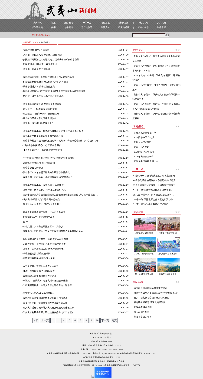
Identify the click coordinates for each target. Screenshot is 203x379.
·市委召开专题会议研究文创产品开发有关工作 (44, 303)
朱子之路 (123, 22)
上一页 (45, 320)
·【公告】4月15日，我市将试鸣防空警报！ (43, 150)
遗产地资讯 (86, 27)
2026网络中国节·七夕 (144, 137)
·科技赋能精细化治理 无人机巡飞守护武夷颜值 (45, 82)
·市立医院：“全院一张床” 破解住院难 (40, 113)
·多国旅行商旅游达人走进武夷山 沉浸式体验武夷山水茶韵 (50, 59)
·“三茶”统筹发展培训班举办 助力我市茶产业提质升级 (48, 158)
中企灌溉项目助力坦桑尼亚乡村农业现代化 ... (155, 175)
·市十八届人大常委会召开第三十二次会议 (42, 226)
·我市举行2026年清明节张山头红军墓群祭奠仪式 (46, 172)
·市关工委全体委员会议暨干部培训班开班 (42, 136)
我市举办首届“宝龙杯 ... (169, 233)
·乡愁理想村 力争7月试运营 (35, 50)
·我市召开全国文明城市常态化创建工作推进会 (44, 298)
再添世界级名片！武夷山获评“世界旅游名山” (155, 293)
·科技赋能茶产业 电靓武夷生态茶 (38, 217)
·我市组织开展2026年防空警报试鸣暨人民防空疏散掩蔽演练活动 (53, 91)
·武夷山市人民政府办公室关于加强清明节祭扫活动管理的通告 (52, 231)
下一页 (105, 320)
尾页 (114, 320)
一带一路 (87, 22)
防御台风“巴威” (141, 147)
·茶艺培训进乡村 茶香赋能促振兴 (38, 86)
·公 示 (25, 222)
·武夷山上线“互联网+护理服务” (37, 123)
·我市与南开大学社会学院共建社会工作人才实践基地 (48, 77)
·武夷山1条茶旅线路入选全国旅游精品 (41, 199)
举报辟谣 (161, 27)
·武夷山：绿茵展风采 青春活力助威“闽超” (42, 55)
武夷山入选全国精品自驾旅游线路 (150, 288)
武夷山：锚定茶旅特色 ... (144, 254)
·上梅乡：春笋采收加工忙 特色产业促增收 (43, 249)
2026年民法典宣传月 (143, 156)
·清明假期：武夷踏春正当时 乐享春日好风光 (44, 190)
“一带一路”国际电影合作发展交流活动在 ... (154, 199)
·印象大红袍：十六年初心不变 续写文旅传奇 (44, 244)
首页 (35, 320)
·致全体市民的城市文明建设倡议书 (39, 118)
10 (97, 320)
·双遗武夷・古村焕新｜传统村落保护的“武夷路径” (47, 177)
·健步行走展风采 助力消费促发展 (38, 271)
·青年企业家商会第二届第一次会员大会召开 (43, 212)
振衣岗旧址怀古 (141, 312)
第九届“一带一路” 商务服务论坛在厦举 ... (153, 195)
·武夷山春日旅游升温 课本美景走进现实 (41, 104)
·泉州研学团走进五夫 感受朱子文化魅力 (41, 204)
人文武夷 (161, 22)
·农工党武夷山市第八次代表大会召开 (40, 266)
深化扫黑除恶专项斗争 (144, 133)
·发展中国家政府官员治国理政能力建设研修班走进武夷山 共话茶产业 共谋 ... (60, 195)
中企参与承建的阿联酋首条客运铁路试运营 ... (155, 180)
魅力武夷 (143, 22)
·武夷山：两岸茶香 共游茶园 (36, 69)
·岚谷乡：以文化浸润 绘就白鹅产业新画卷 (43, 96)
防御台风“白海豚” (142, 142)
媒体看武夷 (37, 27)
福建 (53, 22)
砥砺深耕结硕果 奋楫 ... (168, 274)
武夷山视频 (123, 27)
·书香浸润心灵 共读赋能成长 (36, 253)
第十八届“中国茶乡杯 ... (145, 274)
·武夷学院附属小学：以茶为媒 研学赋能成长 (44, 185)
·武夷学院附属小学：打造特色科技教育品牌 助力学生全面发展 (53, 131)
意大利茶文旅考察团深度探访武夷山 (151, 297)
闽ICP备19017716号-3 (102, 337)
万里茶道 (105, 22)
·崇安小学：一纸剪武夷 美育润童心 (39, 109)
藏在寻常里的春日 (142, 317)
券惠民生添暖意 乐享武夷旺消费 (149, 302)
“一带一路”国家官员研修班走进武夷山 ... (153, 190)
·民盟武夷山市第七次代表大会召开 (39, 276)
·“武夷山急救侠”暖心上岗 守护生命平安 (41, 145)
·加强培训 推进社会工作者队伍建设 (39, 64)
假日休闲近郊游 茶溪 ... (145, 233)
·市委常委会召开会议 (32, 168)
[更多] (177, 50)
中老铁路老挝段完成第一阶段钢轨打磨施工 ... (155, 185)
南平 (53, 27)
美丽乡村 (105, 27)
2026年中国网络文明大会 (145, 161)
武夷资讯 (37, 22)
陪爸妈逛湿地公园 (142, 307)
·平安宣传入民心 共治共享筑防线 (38, 293)
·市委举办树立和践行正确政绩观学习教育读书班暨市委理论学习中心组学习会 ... (61, 140)
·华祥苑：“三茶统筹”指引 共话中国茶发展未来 (45, 280)
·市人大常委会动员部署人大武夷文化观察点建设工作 (48, 307)
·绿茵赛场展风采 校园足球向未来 (38, 258)
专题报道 (68, 27)
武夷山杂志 (143, 27)
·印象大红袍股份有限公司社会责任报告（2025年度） (48, 312)
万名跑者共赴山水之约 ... (168, 254)
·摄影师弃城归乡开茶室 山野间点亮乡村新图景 (45, 239)
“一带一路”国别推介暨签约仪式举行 (150, 204)
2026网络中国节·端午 (144, 152)
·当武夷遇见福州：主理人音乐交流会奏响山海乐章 (47, 285)
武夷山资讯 (43, 42)
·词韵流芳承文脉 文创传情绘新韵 (38, 163)
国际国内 (68, 22)
